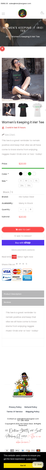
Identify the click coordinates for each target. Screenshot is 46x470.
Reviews (7, 302)
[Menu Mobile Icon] (3, 13)
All (7, 36)
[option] (23, 79)
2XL (22, 185)
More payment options (23, 249)
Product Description (12, 294)
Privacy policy (15, 407)
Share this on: (8, 264)
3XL (29, 185)
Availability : (7, 203)
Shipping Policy (32, 411)
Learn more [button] (31, 459)
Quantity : (6, 209)
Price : (5, 163)
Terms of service (14, 411)
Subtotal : (6, 216)
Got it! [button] (23, 465)
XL (36, 180)
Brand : (5, 196)
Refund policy (31, 407)
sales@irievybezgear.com (20, 3)
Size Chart (10, 134)
